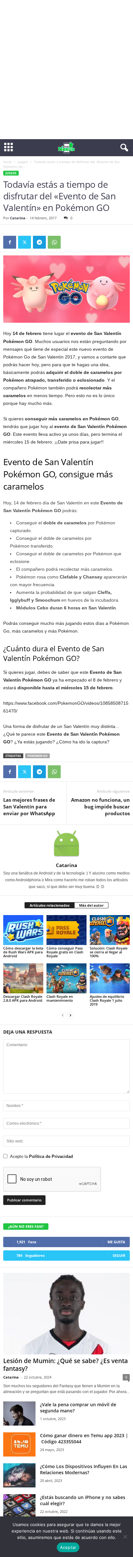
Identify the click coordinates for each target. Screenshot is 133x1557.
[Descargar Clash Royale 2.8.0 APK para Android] (23, 978)
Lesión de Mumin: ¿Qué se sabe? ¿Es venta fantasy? (65, 1365)
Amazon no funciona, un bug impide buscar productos (100, 807)
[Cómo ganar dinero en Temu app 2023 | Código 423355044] (19, 1444)
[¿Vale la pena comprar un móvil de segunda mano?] (19, 1413)
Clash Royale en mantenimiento (59, 998)
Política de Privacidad (51, 1156)
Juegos (23, 161)
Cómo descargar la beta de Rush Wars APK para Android (23, 952)
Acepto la (41, 1156)
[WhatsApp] (54, 242)
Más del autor (91, 905)
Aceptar (68, 1547)
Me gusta (116, 1241)
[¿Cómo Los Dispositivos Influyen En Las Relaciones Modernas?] (19, 1475)
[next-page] (70, 1015)
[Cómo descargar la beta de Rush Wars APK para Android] (23, 930)
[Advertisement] (66, 69)
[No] (125, 1536)
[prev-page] (62, 1015)
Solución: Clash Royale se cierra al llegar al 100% (109, 952)
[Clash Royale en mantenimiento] (66, 978)
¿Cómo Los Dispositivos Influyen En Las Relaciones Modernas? (83, 1469)
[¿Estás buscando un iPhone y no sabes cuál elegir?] (19, 1506)
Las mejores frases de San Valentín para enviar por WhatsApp (29, 807)
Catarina (18, 217)
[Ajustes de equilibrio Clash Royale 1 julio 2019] (110, 978)
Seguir (119, 1255)
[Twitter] (24, 242)
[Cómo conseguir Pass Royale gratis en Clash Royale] (66, 930)
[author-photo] (66, 843)
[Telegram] (39, 242)
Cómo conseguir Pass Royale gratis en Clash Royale (64, 952)
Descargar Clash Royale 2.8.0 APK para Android (22, 998)
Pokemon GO (37, 756)
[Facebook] (9, 242)
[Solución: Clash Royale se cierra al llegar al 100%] (110, 930)
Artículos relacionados (49, 905)
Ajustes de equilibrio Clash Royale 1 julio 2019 (107, 1000)
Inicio (7, 161)
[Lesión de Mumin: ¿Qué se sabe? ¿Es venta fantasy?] (66, 1313)
